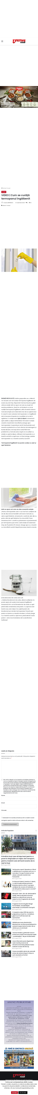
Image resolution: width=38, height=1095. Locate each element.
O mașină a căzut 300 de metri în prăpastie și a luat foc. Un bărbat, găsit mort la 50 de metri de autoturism (23, 915)
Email (3, 803)
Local (8, 188)
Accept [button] (14, 1092)
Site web (3, 810)
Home (4, 188)
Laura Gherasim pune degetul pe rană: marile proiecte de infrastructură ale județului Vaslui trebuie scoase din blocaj (23, 943)
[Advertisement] (19, 19)
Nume (3, 795)
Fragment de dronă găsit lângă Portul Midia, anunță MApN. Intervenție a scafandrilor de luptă (23, 905)
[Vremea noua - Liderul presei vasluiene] (19, 41)
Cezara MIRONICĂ (8, 202)
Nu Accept (23, 1092)
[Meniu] (2, 42)
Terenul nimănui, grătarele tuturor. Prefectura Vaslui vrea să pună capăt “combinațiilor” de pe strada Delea (24, 934)
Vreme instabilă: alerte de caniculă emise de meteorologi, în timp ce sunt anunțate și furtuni (23, 953)
